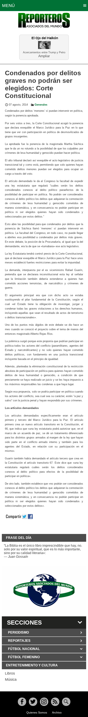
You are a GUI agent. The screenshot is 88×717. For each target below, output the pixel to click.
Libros (10, 673)
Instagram (44, 702)
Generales (41, 104)
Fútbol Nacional (24, 649)
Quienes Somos (36, 712)
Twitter (33, 702)
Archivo (57, 712)
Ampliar (44, 56)
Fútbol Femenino (24, 657)
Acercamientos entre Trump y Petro (44, 52)
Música (11, 679)
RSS (55, 702)
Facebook (22, 702)
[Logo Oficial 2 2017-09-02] (44, 590)
